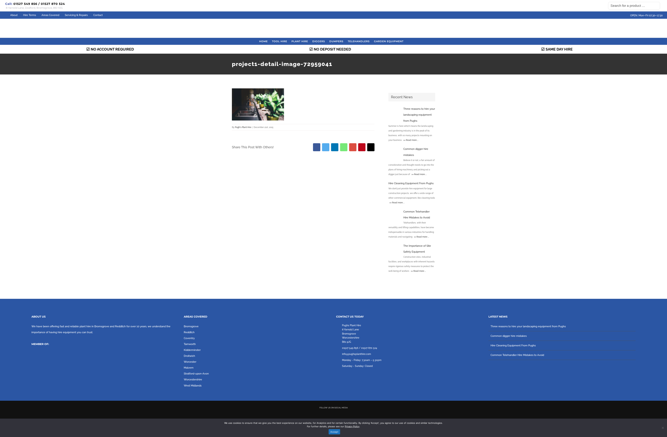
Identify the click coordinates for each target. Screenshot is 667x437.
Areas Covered (50, 15)
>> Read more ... (410, 140)
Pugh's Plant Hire (243, 127)
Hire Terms (29, 15)
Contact (98, 15)
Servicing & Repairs (76, 15)
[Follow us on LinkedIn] (348, 414)
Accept (334, 431)
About (14, 15)
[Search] (656, 5)
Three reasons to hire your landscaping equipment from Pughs (528, 326)
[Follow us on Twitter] (328, 414)
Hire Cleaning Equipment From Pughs (513, 345)
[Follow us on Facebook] (318, 414)
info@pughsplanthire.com (356, 354)
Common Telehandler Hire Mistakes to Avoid (517, 355)
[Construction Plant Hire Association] (57, 354)
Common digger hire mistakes (509, 336)
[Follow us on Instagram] (338, 414)
